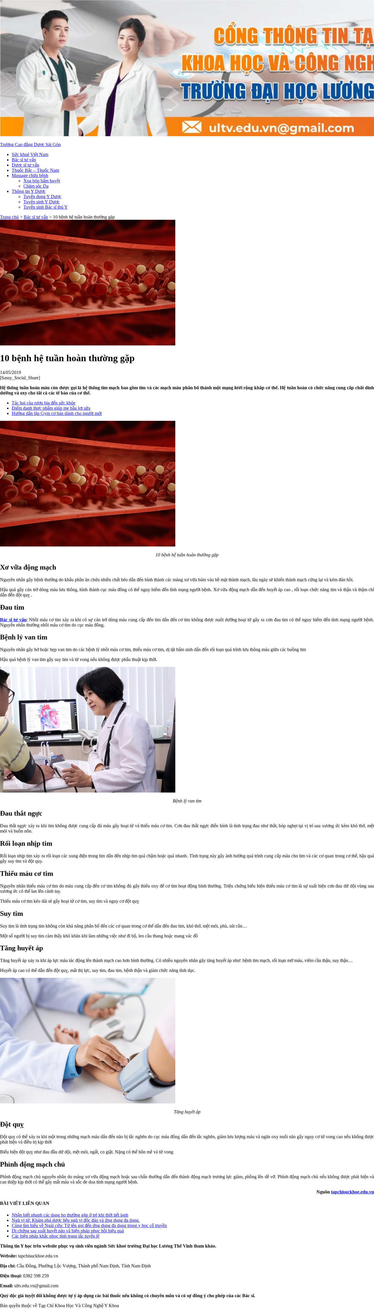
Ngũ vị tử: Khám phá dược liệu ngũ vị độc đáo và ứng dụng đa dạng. (76, 1220)
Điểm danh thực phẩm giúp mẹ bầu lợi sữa (51, 408)
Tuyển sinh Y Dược (41, 201)
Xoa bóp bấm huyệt (41, 180)
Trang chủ (9, 216)
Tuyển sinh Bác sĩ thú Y (45, 207)
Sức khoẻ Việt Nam (30, 154)
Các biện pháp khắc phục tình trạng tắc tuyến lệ (55, 1236)
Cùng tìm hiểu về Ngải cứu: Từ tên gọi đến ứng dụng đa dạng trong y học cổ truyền (89, 1225)
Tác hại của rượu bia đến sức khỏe (43, 402)
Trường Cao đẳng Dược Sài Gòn (30, 144)
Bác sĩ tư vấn (24, 159)
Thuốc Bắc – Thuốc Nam (35, 170)
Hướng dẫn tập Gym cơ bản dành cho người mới (57, 413)
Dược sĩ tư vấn (25, 164)
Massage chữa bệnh (30, 175)
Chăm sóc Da (36, 186)
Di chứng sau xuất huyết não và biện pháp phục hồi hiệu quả (68, 1230)
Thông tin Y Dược (29, 191)
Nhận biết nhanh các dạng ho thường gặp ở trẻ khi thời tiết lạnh (70, 1214)
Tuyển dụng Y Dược (42, 196)
